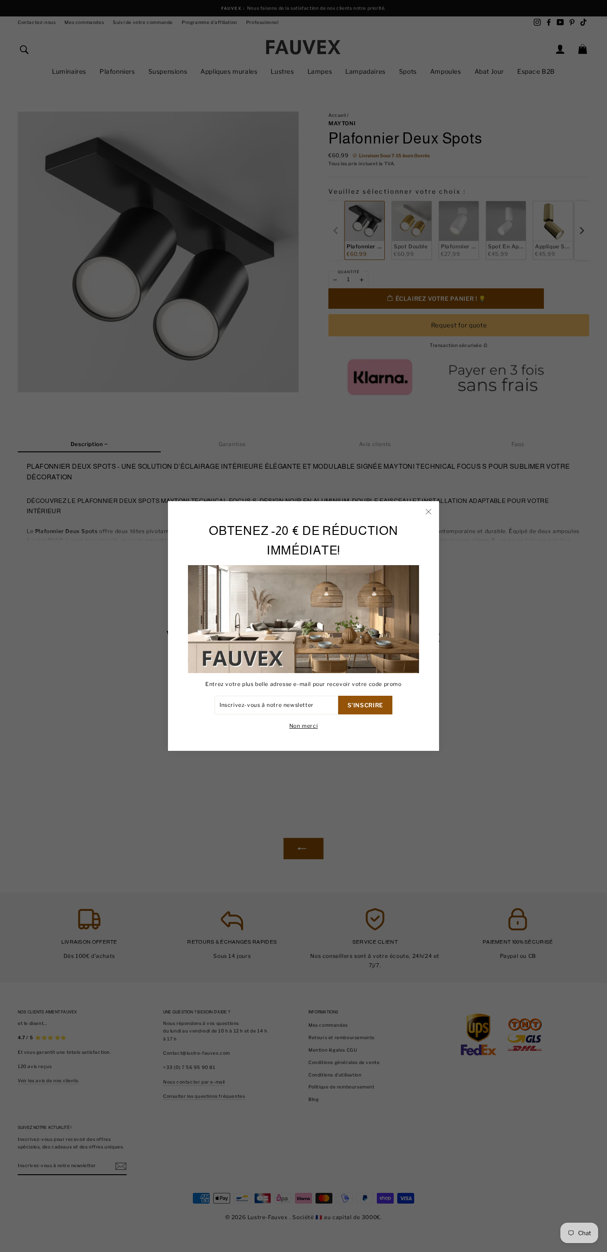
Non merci (303, 725)
